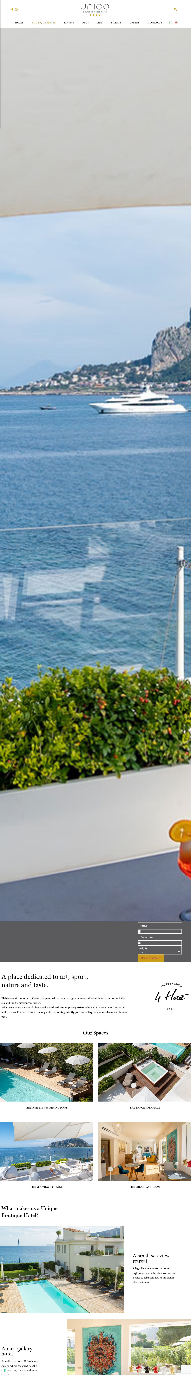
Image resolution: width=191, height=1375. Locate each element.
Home (19, 22)
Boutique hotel (44, 22)
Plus (85, 22)
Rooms (69, 22)
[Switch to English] (176, 22)
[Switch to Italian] (170, 22)
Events (116, 22)
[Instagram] (16, 9)
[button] (175, 9)
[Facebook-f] (12, 9)
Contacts (155, 22)
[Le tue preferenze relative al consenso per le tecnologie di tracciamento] (5, 1370)
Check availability (151, 958)
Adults (143, 948)
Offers (134, 22)
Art (99, 22)
